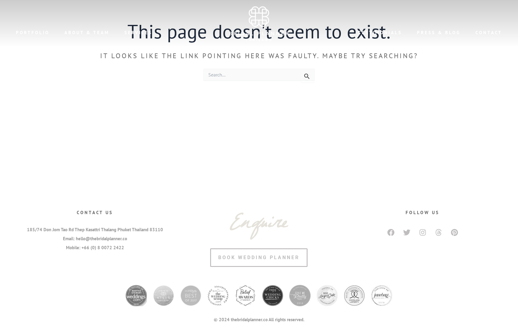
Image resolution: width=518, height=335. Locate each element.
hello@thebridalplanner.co (101, 238)
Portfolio (32, 32)
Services (138, 32)
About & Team (86, 32)
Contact (488, 32)
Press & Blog (438, 32)
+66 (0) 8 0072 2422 (103, 247)
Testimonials (380, 32)
